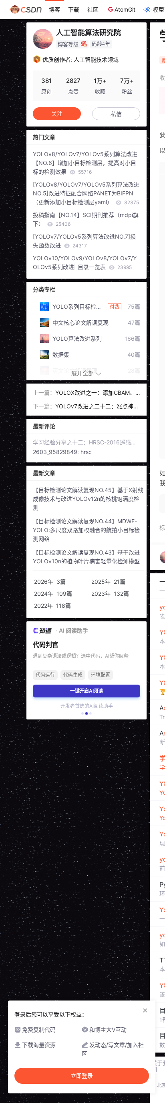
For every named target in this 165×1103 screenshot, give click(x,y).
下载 (73, 9)
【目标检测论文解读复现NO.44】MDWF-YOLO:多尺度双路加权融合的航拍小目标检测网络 (86, 530)
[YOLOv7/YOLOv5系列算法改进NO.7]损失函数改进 (84, 241)
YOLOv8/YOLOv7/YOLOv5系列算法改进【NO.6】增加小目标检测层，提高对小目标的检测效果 (85, 163)
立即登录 (81, 1076)
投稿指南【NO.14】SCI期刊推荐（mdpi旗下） (86, 219)
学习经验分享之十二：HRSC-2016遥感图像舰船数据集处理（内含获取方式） (86, 442)
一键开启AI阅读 (86, 691)
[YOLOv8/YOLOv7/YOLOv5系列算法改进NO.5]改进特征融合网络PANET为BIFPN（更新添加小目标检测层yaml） (86, 193)
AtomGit (125, 9)
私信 (116, 114)
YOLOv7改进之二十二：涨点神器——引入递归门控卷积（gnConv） (97, 407)
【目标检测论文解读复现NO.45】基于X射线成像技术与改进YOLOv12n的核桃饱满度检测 (88, 498)
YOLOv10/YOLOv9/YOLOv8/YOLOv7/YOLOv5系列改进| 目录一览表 (85, 262)
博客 (54, 9)
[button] (82, 713)
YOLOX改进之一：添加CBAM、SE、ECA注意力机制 (97, 393)
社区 (93, 9)
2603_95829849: (56, 451)
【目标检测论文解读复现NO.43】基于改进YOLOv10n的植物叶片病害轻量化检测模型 (86, 557)
